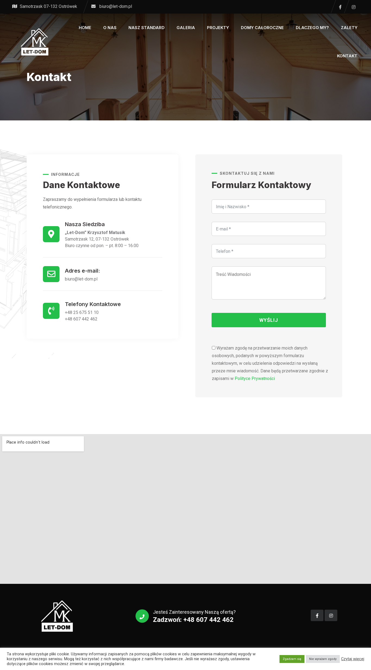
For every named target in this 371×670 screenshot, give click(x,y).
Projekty (218, 27)
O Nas (110, 27)
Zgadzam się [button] (292, 659)
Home (85, 27)
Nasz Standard (146, 27)
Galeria (186, 27)
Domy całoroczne (262, 27)
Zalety (349, 27)
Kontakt (347, 55)
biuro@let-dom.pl (115, 6)
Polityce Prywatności (255, 378)
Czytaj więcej (352, 658)
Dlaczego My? (312, 27)
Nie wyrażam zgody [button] (323, 659)
